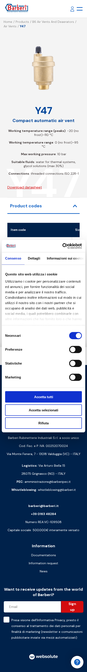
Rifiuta (43, 423)
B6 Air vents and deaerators (53, 22)
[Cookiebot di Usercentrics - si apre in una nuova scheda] (62, 246)
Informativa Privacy (51, 620)
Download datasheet (24, 187)
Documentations (43, 555)
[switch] (75, 349)
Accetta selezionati (43, 410)
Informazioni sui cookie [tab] (65, 258)
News (44, 571)
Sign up (72, 606)
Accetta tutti (43, 397)
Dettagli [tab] (34, 258)
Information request (43, 563)
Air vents (10, 26)
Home (8, 22)
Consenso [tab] (13, 258)
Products (22, 22)
